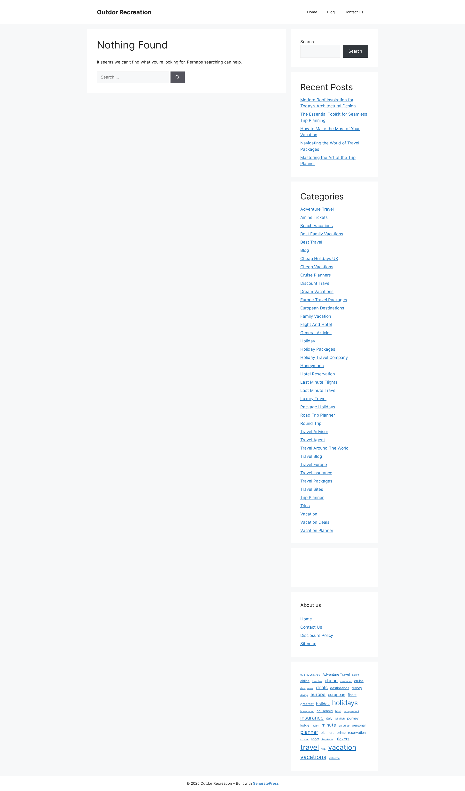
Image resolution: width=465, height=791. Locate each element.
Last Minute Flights (318, 382)
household (325, 711)
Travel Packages (316, 481)
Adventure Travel (317, 209)
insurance (312, 718)
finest (352, 695)
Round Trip (310, 423)
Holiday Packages (317, 349)
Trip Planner (312, 497)
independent (351, 711)
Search (307, 41)
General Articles (316, 332)
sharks (304, 739)
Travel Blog (311, 456)
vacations (313, 756)
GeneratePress (266, 783)
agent (355, 674)
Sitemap (308, 643)
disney (357, 688)
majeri (315, 725)
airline (305, 681)
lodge (304, 725)
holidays (345, 703)
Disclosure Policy (316, 635)
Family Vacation (315, 316)
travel (309, 747)
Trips (305, 505)
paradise (344, 725)
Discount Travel (315, 283)
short (315, 739)
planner (309, 732)
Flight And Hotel (316, 324)
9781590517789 (310, 674)
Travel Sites (311, 489)
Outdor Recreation (124, 12)
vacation (342, 747)
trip (323, 749)
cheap (331, 680)
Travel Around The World (324, 448)
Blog (331, 12)
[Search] (177, 77)
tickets (343, 738)
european (336, 694)
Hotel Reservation (317, 374)
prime (341, 732)
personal (358, 725)
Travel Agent (312, 439)
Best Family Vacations (321, 233)
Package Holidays (317, 406)
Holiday (307, 341)
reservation (357, 732)
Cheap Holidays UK (319, 258)
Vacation (308, 514)
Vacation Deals (314, 522)
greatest (307, 704)
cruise (359, 681)
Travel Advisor (314, 431)
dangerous (306, 688)
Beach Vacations (316, 225)
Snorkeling (327, 739)
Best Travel (311, 242)
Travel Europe (313, 464)
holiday (323, 703)
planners (327, 732)
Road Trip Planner (317, 415)
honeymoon (307, 711)
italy (329, 718)
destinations (339, 688)
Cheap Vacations (316, 266)
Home (312, 12)
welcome (334, 758)
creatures (346, 681)
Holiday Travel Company (324, 357)
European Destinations (322, 308)
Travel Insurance (316, 472)
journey (353, 718)
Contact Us (353, 12)
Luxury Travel (313, 398)
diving (304, 695)
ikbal (338, 711)
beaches (317, 681)
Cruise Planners (315, 275)
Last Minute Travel (318, 390)
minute (329, 725)
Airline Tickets (314, 217)
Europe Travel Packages (323, 299)
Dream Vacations (316, 291)
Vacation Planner (316, 530)
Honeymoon (312, 365)
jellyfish (340, 718)
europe (318, 694)
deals (322, 687)
